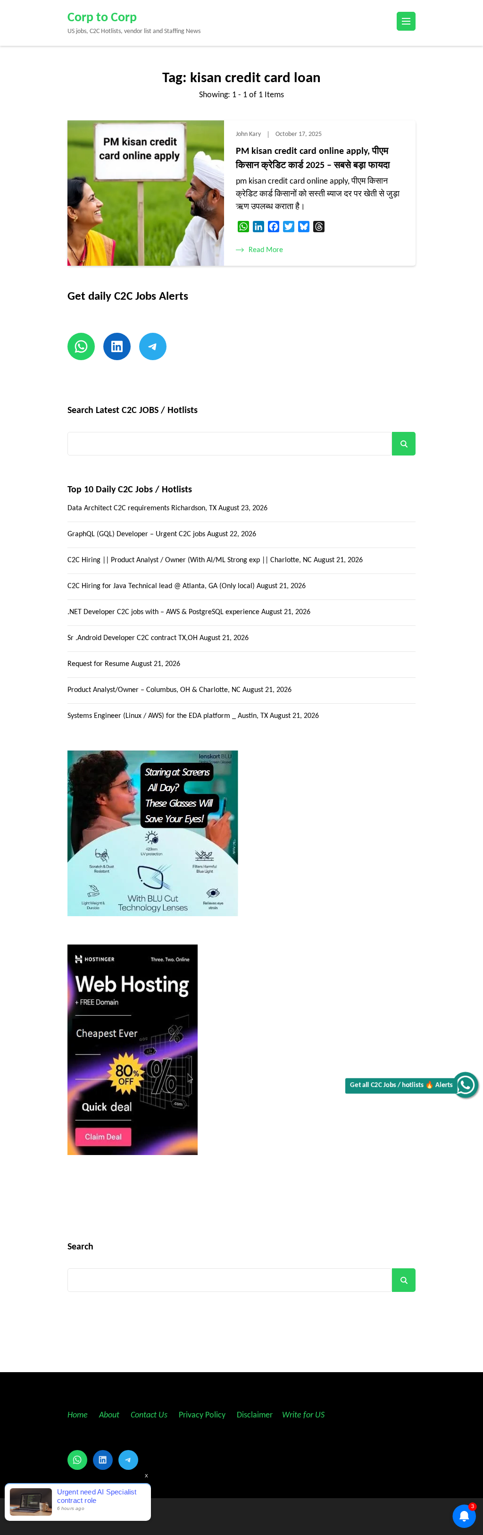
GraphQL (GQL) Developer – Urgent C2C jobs (136, 534)
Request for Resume (98, 664)
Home (77, 1415)
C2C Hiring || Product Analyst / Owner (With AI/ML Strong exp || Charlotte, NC (189, 560)
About (110, 1415)
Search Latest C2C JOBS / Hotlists (132, 410)
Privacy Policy (201, 1415)
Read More (266, 250)
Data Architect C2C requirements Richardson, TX (142, 508)
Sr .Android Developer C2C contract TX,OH (132, 638)
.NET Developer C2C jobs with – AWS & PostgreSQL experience (163, 612)
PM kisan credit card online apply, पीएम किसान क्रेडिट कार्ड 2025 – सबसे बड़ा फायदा (313, 158)
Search (404, 443)
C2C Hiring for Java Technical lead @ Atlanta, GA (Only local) (161, 586)
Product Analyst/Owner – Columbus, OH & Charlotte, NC (154, 690)
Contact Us (149, 1415)
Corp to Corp (102, 18)
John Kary (248, 134)
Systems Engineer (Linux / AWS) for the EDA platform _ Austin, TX (167, 716)
